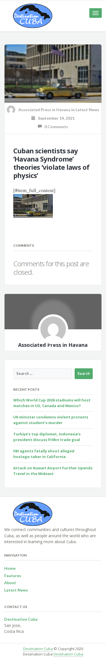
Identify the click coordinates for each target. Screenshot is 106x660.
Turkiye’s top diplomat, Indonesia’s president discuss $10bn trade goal (47, 436)
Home (10, 568)
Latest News (87, 109)
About (10, 582)
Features (12, 575)
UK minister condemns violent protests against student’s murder (50, 419)
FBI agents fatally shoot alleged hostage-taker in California (43, 453)
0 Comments (55, 126)
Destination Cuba (38, 648)
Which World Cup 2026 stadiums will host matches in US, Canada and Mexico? (51, 402)
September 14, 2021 (55, 118)
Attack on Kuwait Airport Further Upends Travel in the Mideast (52, 470)
